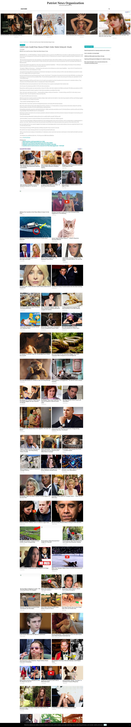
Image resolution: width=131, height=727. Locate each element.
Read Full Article (26, 137)
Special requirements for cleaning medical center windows (97, 50)
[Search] (109, 9)
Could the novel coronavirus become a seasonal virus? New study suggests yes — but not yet (43, 145)
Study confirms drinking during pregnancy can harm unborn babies (38, 142)
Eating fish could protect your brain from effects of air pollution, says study (39, 144)
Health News (24, 8)
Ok (105, 724)
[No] (129, 725)
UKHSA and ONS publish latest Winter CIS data (94, 56)
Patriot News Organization (65, 3)
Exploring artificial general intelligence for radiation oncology (97, 59)
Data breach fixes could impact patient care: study (34, 141)
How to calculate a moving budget (91, 53)
